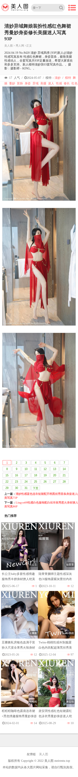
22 (6, 481)
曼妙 (12, 83)
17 (26, 475)
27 (54, 481)
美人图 (8, 45)
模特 (68, 77)
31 (26, 488)
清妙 (58, 77)
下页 (35, 488)
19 (45, 475)
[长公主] (19, 550)
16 (16, 475)
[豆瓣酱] (19, 619)
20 (54, 475)
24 (26, 481)
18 (35, 475)
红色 (75, 83)
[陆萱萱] (56, 550)
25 (35, 481)
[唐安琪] (56, 687)
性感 (59, 83)
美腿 (43, 83)
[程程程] (19, 687)
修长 (67, 83)
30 (16, 488)
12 (45, 469)
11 (35, 469)
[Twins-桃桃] (56, 619)
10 (26, 469)
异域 (35, 83)
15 (6, 475)
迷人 (51, 83)
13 (54, 469)
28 (64, 481)
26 (45, 481)
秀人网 (20, 45)
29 (6, 488)
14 (64, 469)
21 (64, 475)
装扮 (20, 83)
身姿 (28, 83)
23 (16, 481)
